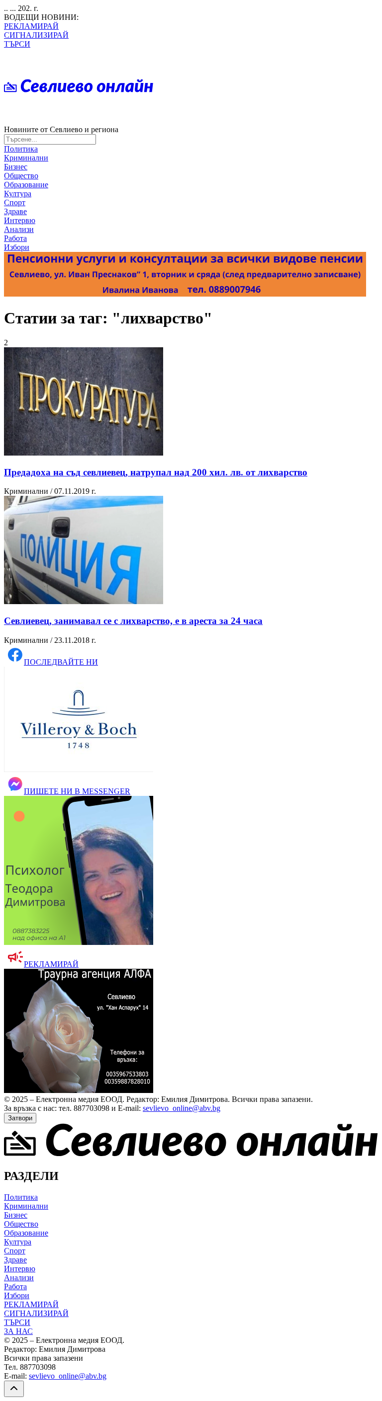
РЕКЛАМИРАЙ (31, 26)
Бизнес (15, 166)
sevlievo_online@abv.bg (181, 1108)
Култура (17, 193)
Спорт (14, 202)
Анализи (19, 229)
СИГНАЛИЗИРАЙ (36, 35)
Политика (21, 149)
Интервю (19, 220)
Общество (21, 175)
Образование (26, 184)
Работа (15, 238)
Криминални (26, 158)
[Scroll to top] (14, 1389)
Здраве (15, 211)
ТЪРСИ (17, 44)
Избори (16, 247)
